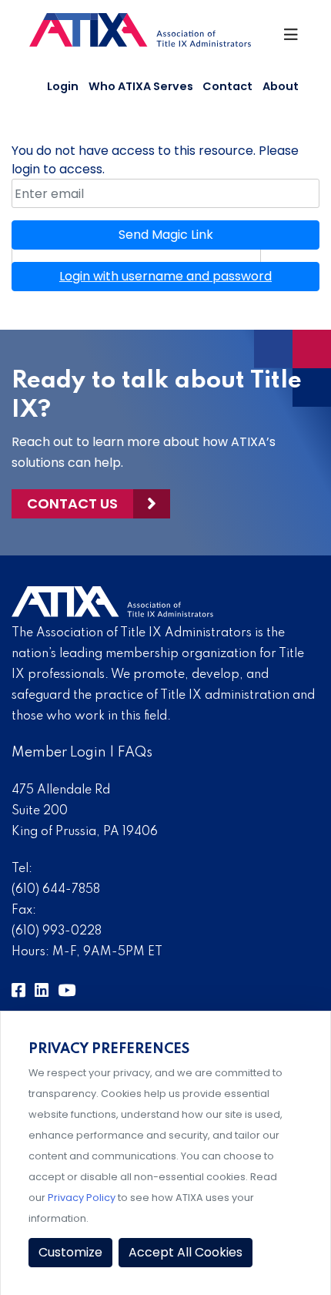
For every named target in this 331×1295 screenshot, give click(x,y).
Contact (227, 86)
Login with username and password (165, 276)
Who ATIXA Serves (141, 86)
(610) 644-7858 (56, 890)
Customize (70, 1252)
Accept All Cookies (185, 1252)
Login (63, 86)
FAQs (135, 753)
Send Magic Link (166, 234)
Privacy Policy (81, 1197)
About (280, 86)
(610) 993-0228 (57, 931)
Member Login (59, 753)
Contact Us (72, 503)
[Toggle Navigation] (292, 38)
